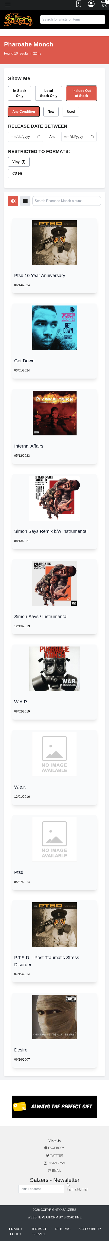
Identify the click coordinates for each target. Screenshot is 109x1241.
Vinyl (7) (18, 162)
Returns (62, 1229)
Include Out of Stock (81, 93)
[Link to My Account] (91, 5)
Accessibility (90, 1229)
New (51, 111)
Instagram (56, 1163)
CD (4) (17, 173)
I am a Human (77, 1189)
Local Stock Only (48, 93)
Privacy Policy (15, 1231)
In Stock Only (19, 93)
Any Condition (23, 111)
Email (56, 1170)
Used (71, 111)
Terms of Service (39, 1231)
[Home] (18, 19)
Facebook (56, 1148)
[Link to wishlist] (78, 5)
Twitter (56, 1155)
